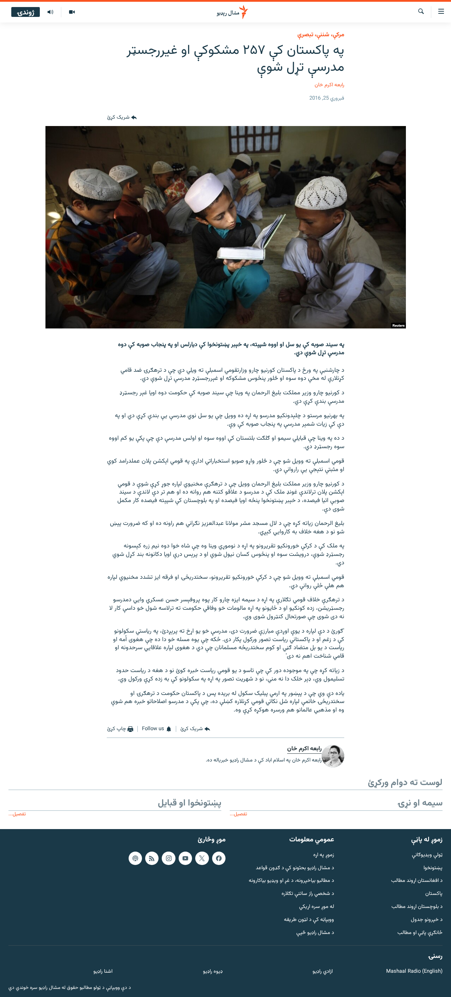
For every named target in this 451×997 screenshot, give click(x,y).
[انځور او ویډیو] (71, 12)
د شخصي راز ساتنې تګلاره (308, 894)
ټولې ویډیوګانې (427, 855)
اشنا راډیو (102, 972)
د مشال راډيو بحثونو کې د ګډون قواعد (295, 868)
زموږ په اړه (323, 855)
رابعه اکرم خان (329, 85)
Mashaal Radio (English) (414, 972)
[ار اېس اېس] (152, 858)
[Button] (122, 117)
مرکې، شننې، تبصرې (320, 34)
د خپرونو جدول (427, 920)
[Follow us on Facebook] (219, 858)
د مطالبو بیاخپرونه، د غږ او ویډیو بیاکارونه (291, 881)
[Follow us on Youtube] (185, 858)
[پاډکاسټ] (135, 858)
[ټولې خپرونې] (50, 12)
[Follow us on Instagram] (168, 858)
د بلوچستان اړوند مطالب (417, 907)
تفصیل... (238, 814)
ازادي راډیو (323, 972)
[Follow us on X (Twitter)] (202, 858)
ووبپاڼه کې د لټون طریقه (309, 920)
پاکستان (434, 894)
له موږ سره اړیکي (316, 907)
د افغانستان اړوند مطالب (417, 881)
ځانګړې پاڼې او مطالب (420, 933)
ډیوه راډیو (212, 972)
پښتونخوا (433, 868)
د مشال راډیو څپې (315, 933)
